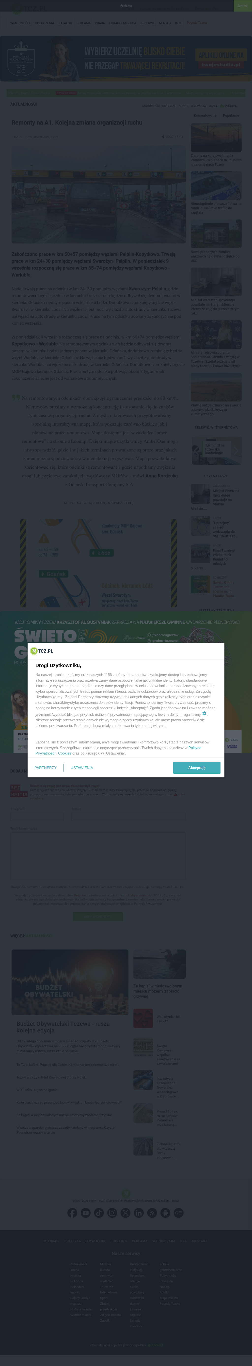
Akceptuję (196, 768)
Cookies (64, 753)
